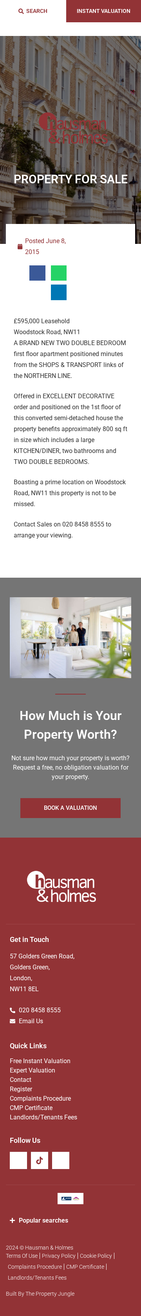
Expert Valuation (32, 1070)
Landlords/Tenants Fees (43, 1117)
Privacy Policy (59, 1256)
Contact (20, 1079)
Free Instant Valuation (40, 1061)
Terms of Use (22, 1256)
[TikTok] (39, 1160)
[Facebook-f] (18, 1160)
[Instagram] (60, 1160)
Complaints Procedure (40, 1098)
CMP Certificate (31, 1108)
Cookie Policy (96, 1256)
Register (21, 1089)
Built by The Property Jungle (40, 1294)
